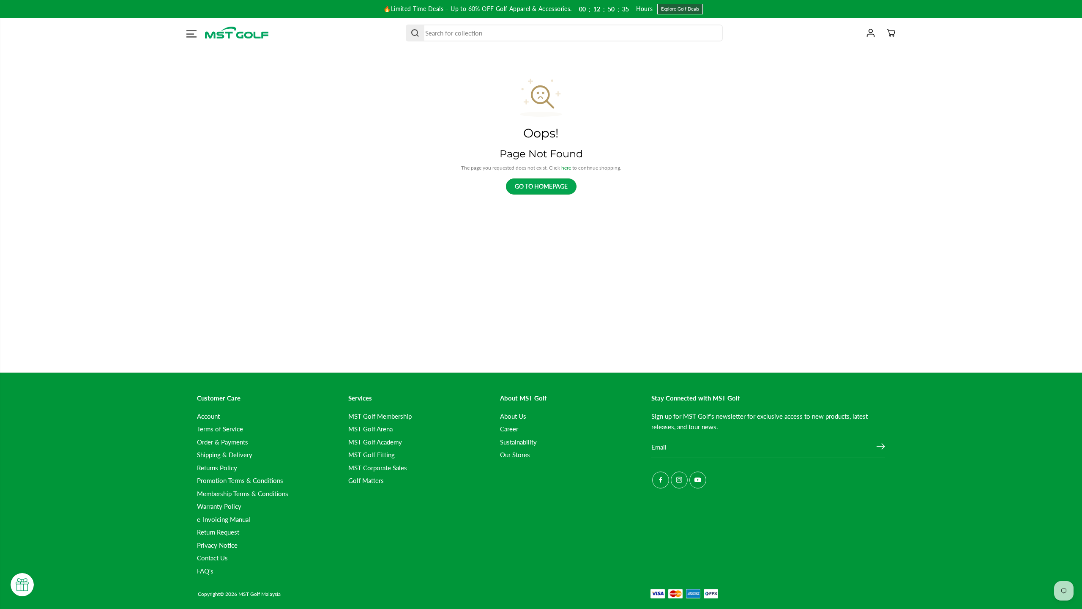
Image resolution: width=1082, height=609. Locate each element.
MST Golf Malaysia (259, 594)
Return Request (218, 532)
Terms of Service (220, 429)
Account (208, 416)
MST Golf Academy (375, 442)
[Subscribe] (881, 447)
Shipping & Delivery (224, 454)
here (566, 168)
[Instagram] (679, 480)
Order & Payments (222, 442)
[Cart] (891, 33)
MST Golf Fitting (371, 454)
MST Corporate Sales (377, 468)
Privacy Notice (217, 545)
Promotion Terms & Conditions (240, 480)
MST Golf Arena (370, 429)
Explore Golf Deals (680, 8)
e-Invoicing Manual (223, 519)
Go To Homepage (541, 186)
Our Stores (515, 454)
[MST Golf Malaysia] (236, 33)
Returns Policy (217, 468)
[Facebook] (660, 480)
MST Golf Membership (380, 416)
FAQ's (205, 571)
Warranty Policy (219, 506)
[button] (191, 34)
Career (509, 429)
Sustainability (518, 442)
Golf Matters (366, 480)
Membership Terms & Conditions (242, 493)
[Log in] (870, 33)
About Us (513, 416)
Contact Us (212, 558)
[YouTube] (698, 480)
